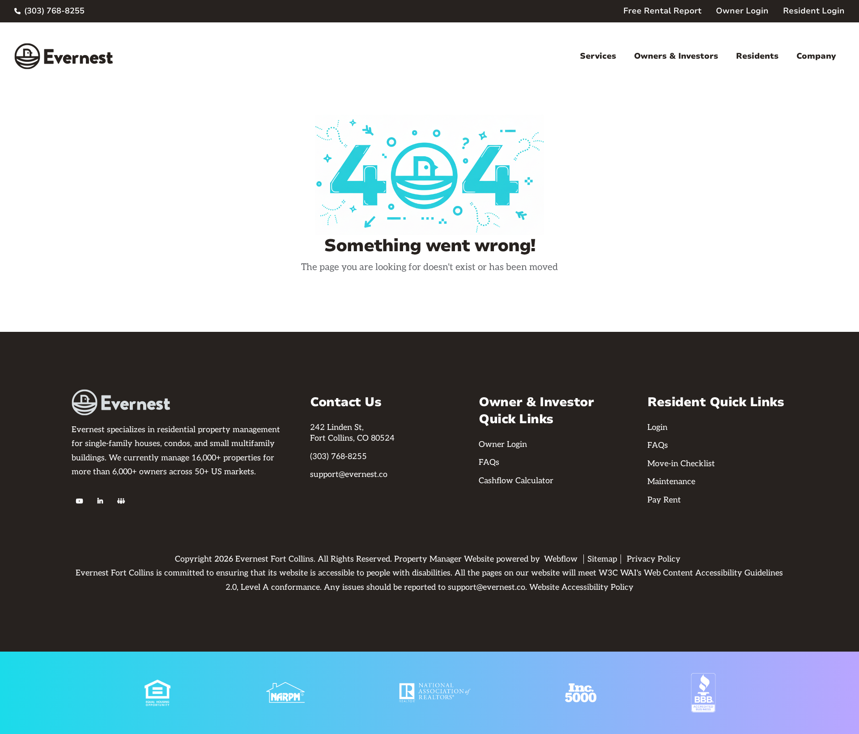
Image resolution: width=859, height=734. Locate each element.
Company (816, 56)
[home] (63, 56)
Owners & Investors (676, 56)
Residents (757, 56)
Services (598, 56)
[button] (598, 56)
